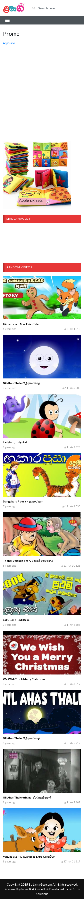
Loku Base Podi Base (16, 619)
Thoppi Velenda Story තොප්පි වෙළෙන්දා (28, 560)
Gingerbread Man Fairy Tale (21, 324)
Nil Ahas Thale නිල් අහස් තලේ (21, 383)
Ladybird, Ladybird (15, 442)
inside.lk (40, 889)
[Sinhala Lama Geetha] (14, 8)
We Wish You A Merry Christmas (24, 679)
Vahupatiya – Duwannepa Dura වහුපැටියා (29, 856)
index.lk (26, 889)
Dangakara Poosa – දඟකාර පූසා (23, 501)
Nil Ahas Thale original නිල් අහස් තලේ (27, 797)
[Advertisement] (42, 93)
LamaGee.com (42, 884)
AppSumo (9, 43)
